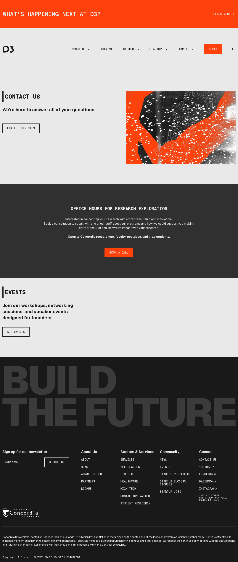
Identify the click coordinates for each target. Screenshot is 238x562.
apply (213, 49)
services (127, 459)
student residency (135, 503)
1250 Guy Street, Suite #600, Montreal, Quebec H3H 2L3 (213, 497)
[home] (8, 49)
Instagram (207, 488)
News (163, 459)
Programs (106, 49)
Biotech (126, 474)
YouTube (205, 466)
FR (234, 49)
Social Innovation (135, 496)
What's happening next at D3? (52, 14)
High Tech (128, 488)
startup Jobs (170, 491)
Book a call (119, 252)
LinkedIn (206, 474)
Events (165, 466)
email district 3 (21, 128)
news (84, 466)
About (85, 459)
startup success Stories (173, 483)
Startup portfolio (175, 474)
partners (88, 481)
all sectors (130, 466)
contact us (207, 459)
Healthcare (129, 481)
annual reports (93, 474)
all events (16, 331)
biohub (86, 488)
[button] (81, 49)
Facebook (206, 481)
